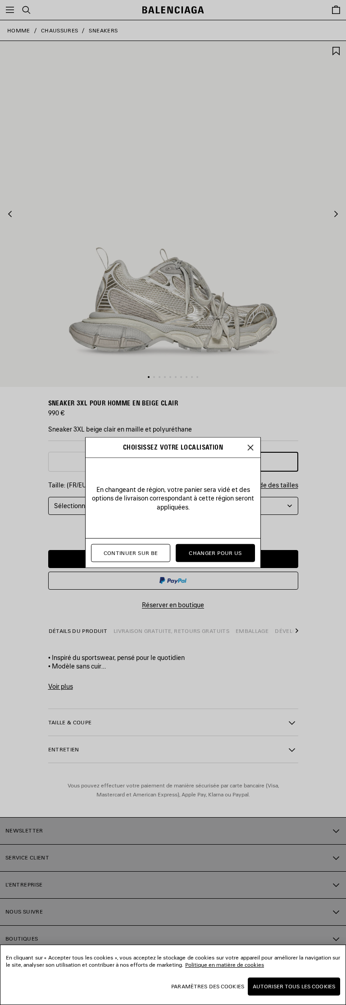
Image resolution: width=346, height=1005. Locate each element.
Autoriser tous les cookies (294, 986)
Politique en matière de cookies (224, 964)
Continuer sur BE (131, 553)
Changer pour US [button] (215, 553)
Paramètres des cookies (207, 986)
